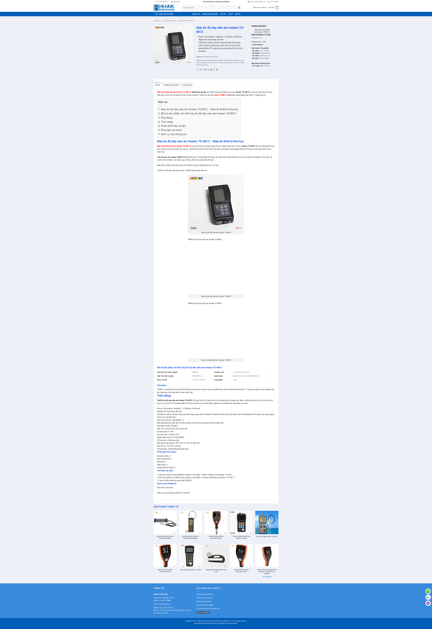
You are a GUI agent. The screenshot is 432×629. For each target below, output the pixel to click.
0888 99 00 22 (265, 66)
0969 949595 (264, 58)
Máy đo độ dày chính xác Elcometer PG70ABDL (190, 537)
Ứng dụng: (167, 117)
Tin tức (223, 14)
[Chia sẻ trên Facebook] (198, 70)
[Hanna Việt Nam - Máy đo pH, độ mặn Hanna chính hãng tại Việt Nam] (166, 7)
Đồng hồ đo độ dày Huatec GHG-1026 (216, 570)
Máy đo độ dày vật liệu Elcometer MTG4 (165, 570)
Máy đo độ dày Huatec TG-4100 (190, 570)
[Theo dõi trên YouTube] (165, 1)
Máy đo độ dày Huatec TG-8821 (267, 536)
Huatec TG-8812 (223, 60)
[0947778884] (428, 591)
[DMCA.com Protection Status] (203, 612)
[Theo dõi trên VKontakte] (167, 1)
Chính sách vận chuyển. (205, 605)
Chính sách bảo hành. (204, 598)
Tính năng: (167, 121)
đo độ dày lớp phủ (211, 60)
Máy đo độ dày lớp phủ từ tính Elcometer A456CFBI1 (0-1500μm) (266, 571)
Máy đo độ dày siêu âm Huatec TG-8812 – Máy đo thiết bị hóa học (199, 109)
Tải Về (230, 14)
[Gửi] (239, 8)
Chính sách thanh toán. (205, 594)
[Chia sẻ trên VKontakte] (209, 70)
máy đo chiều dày (234, 60)
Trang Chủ (196, 14)
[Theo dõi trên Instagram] (157, 1)
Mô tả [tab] (157, 85)
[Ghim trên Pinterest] (206, 70)
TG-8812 (236, 62)
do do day (202, 60)
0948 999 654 (265, 53)
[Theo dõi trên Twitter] (159, 1)
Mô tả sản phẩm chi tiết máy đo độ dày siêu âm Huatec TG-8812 (198, 113)
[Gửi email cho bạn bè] (203, 70)
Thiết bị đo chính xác (169, 21)
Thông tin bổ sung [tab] (171, 85)
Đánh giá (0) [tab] (187, 85)
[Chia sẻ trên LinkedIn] (211, 70)
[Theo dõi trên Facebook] (154, 1)
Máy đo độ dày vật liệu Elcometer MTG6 (241, 570)
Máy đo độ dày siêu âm (225, 62)
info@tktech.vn (256, 38)
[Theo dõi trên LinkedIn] (163, 1)
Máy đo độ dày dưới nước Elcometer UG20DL (165, 537)
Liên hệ (237, 14)
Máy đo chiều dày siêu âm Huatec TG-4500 (241, 537)
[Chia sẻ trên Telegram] (217, 70)
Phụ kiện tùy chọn (171, 130)
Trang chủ (157, 21)
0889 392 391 (265, 56)
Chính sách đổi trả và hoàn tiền (208, 609)
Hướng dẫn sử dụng (210, 14)
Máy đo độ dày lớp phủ (185, 21)
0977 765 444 (264, 51)
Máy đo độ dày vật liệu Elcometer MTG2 (216, 537)
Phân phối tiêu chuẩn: (174, 125)
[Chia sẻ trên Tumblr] (214, 70)
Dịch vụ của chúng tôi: (174, 134)
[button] (175, 1)
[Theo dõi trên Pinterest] (161, 1)
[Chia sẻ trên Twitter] (200, 70)
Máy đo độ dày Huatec (210, 62)
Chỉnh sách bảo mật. (204, 602)
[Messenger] (428, 603)
